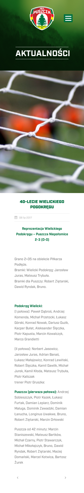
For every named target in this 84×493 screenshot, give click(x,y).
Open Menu (68, 18)
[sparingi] (42, 132)
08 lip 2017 (25, 217)
